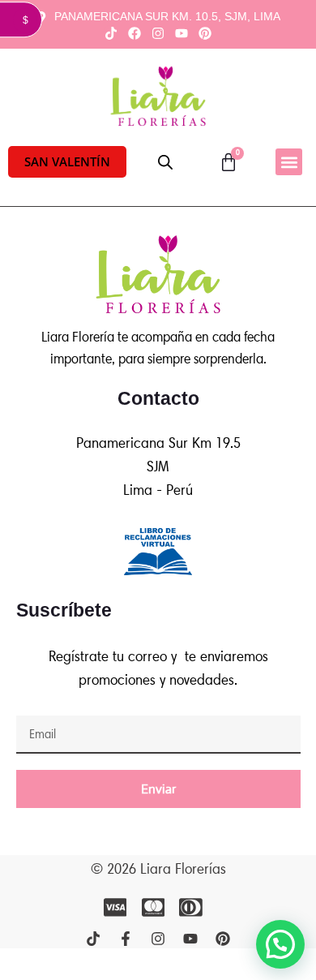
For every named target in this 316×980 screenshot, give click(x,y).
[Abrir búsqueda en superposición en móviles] (165, 162)
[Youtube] (182, 33)
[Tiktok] (110, 33)
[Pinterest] (205, 33)
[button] (67, 162)
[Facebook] (134, 33)
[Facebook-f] (125, 938)
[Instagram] (157, 33)
